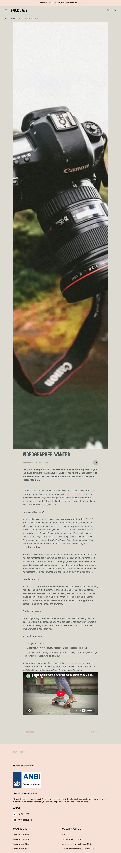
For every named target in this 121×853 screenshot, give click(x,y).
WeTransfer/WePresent (71, 839)
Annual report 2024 (21, 839)
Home (6, 18)
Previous (30, 732)
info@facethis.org (25, 820)
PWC (64, 835)
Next (93, 732)
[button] (108, 10)
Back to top (18, 752)
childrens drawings (74, 494)
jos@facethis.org (74, 663)
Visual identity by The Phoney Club (76, 844)
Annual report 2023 (21, 844)
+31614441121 (24, 814)
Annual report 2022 (21, 849)
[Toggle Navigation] (6, 10)
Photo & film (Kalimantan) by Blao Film (78, 849)
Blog (13, 18)
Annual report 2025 (21, 835)
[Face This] (19, 10)
